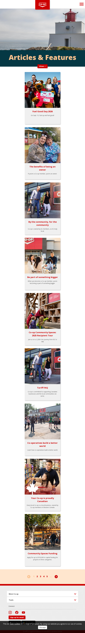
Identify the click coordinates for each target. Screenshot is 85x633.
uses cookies (15, 624)
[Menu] (81, 4)
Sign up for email (17, 617)
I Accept (42, 627)
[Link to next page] (56, 576)
